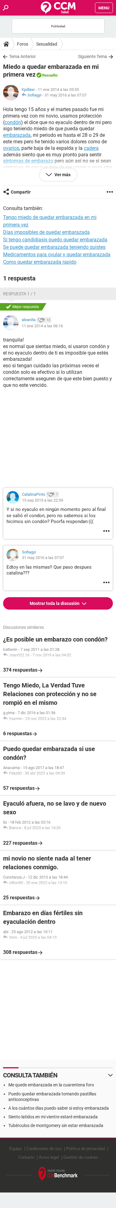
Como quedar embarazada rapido (39, 262)
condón (13, 122)
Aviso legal (49, 1157)
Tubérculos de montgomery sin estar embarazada (55, 1125)
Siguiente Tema (92, 56)
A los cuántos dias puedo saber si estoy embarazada (58, 1108)
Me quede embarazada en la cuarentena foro (51, 1084)
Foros (22, 44)
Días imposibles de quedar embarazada (46, 232)
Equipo (15, 1148)
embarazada (17, 135)
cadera (91, 148)
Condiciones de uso (44, 1148)
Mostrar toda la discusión (55, 603)
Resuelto (50, 75)
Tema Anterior (22, 56)
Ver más (62, 174)
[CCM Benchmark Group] (58, 1174)
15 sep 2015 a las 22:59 (42, 500)
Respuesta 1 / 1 (19, 293)
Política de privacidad (85, 1148)
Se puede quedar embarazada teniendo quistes (54, 247)
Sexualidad (46, 44)
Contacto (26, 1157)
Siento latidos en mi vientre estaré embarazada (53, 1116)
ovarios (11, 148)
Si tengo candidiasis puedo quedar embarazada (55, 240)
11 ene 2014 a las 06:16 (42, 326)
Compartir (21, 192)
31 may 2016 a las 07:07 (66, 95)
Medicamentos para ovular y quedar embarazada (56, 254)
